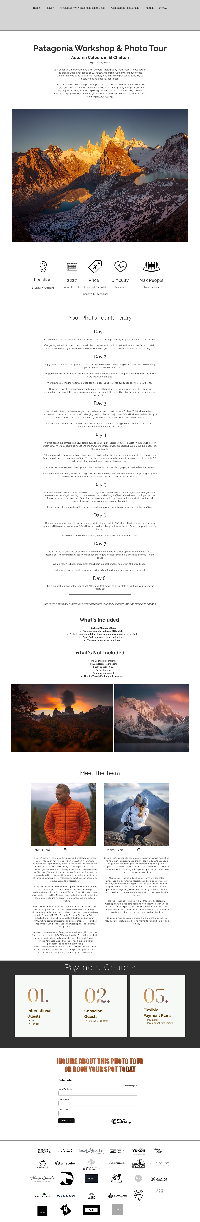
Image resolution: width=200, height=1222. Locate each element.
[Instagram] (65, 849)
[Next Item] (184, 718)
